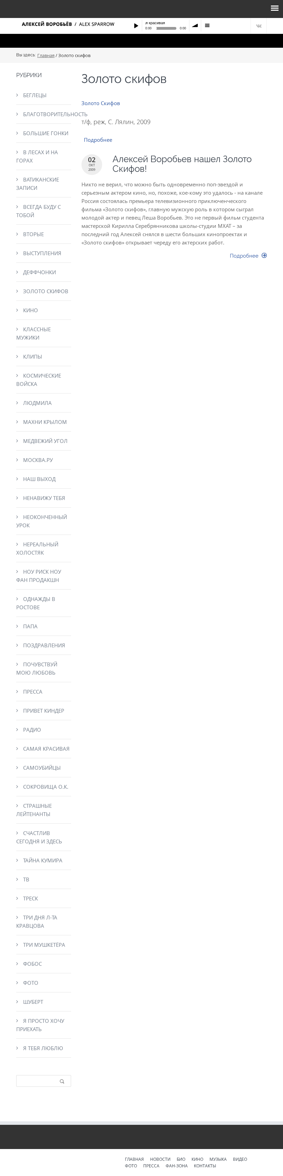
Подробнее (98, 139)
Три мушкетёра (44, 944)
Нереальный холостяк (37, 548)
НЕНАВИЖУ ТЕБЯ (44, 497)
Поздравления (44, 645)
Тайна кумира (42, 860)
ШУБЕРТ (33, 1001)
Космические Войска (38, 379)
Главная (46, 55)
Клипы (32, 356)
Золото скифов (45, 291)
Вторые (33, 234)
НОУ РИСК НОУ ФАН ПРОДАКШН (38, 575)
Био (181, 1159)
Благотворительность (47, 114)
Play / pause (136, 25)
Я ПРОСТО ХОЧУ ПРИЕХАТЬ (40, 1025)
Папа (30, 626)
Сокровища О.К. (45, 786)
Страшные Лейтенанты (34, 809)
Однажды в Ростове (35, 603)
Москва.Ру (38, 459)
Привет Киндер (43, 710)
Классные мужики (33, 333)
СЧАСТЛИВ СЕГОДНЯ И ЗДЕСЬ (39, 837)
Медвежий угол (45, 440)
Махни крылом (45, 421)
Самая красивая (46, 748)
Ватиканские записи (37, 183)
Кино (30, 310)
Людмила (37, 402)
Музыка (218, 1159)
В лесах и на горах (37, 156)
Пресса (32, 691)
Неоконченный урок (41, 521)
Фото (30, 982)
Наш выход (39, 478)
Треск (30, 898)
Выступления (42, 253)
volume (195, 25)
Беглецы (35, 95)
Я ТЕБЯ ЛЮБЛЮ (43, 1048)
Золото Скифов (100, 103)
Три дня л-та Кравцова (36, 921)
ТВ (26, 879)
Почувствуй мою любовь (36, 668)
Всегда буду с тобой (38, 211)
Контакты (205, 1166)
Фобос (32, 963)
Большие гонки (45, 133)
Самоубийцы (42, 767)
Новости (160, 1159)
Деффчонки (39, 272)
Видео (240, 1159)
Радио (32, 729)
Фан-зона (177, 1166)
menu (207, 25)
